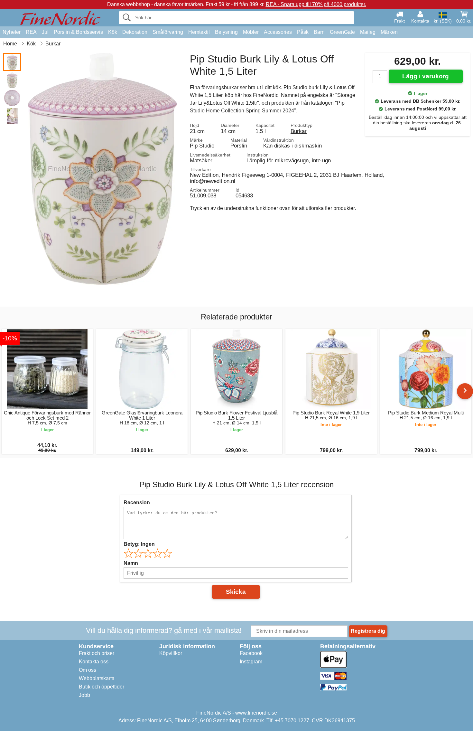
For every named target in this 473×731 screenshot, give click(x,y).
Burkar (299, 131)
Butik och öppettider (101, 686)
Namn (131, 563)
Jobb (84, 695)
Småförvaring (168, 32)
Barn (319, 32)
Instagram (251, 661)
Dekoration (134, 32)
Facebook (251, 653)
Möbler (251, 32)
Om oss (87, 670)
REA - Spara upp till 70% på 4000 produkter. (316, 4)
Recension (137, 502)
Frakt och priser (96, 653)
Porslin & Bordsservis (78, 32)
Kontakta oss (93, 661)
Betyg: (139, 544)
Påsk (303, 32)
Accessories (278, 32)
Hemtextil (199, 32)
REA (31, 32)
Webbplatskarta (97, 678)
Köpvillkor (170, 653)
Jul (45, 32)
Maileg (368, 32)
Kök (112, 32)
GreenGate (342, 32)
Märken (389, 32)
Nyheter (12, 32)
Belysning (226, 32)
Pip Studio (202, 145)
